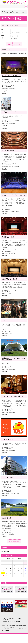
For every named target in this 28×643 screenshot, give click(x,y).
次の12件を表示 (14, 541)
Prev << (9, 558)
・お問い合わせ (10, 618)
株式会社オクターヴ (9, 112)
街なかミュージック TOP (8, 11)
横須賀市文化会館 (8, 237)
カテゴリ (3, 32)
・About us (18, 618)
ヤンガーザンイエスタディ (11, 76)
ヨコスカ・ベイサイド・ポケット (13, 195)
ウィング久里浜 (7, 477)
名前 (2, 29)
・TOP (3, 618)
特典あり (15, 38)
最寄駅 (2, 35)
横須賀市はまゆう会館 (9, 279)
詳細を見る (4, 93)
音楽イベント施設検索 (8, 12)
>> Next (19, 558)
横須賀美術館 (6, 518)
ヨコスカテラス (7, 320)
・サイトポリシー (6, 619)
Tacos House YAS (8, 439)
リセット (17, 44)
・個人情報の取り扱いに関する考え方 (11, 621)
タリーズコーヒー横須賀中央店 (12, 396)
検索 (9, 44)
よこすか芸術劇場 (8, 150)
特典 (2, 38)
